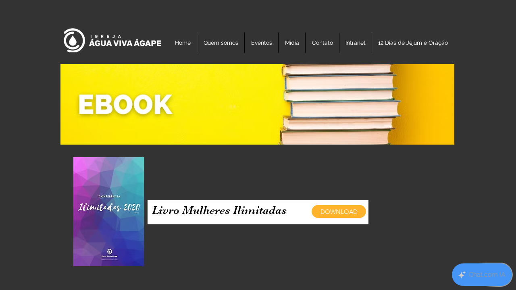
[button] (261, 43)
